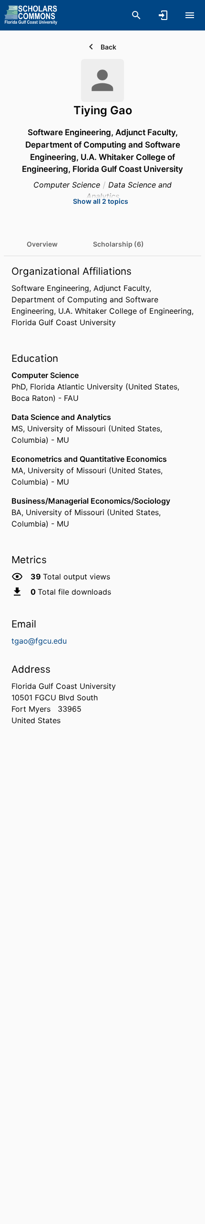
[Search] (136, 15)
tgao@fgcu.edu (39, 641)
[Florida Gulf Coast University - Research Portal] (31, 14)
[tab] (42, 244)
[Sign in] (163, 15)
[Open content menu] (189, 15)
